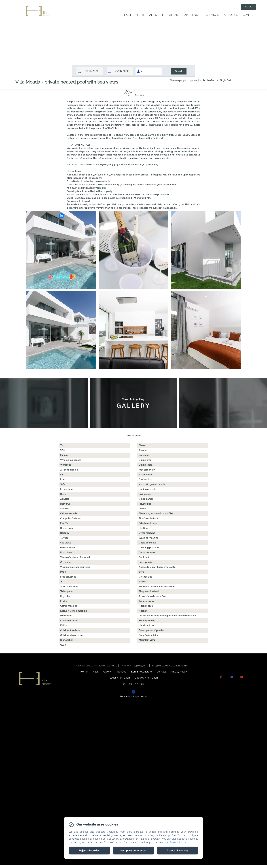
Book (248, 6)
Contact (249, 14)
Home (128, 14)
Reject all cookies (89, 850)
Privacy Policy (179, 671)
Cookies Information (146, 677)
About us (231, 14)
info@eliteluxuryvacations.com (169, 665)
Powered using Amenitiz (133, 696)
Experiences (192, 14)
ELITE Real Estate (150, 14)
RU (142, 684)
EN (125, 684)
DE (136, 684)
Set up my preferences (133, 850)
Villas (173, 14)
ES (130, 684)
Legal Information (119, 677)
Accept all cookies (177, 850)
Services (212, 14)
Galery (107, 671)
